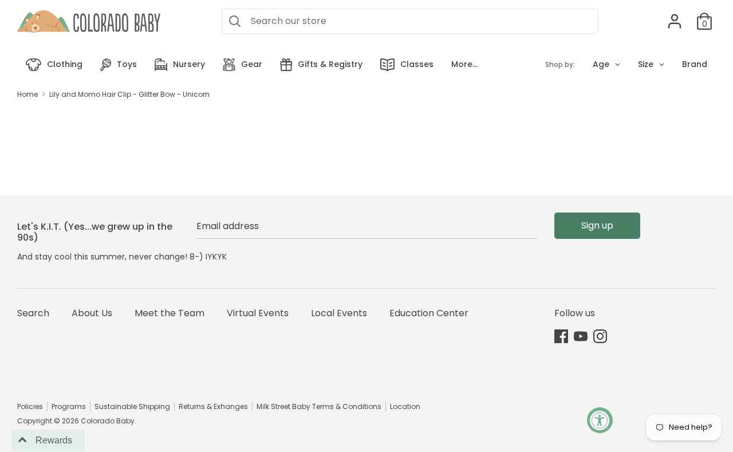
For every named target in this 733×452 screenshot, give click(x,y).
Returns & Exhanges (213, 406)
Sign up (597, 225)
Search (33, 313)
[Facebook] (561, 336)
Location (405, 406)
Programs (69, 406)
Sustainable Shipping (132, 406)
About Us (92, 313)
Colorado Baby (108, 421)
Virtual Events (258, 313)
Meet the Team (169, 313)
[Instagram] (600, 336)
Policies (30, 406)
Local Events (339, 313)
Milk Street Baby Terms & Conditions (319, 406)
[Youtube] (581, 336)
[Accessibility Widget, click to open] (600, 420)
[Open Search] (235, 21)
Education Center (428, 313)
